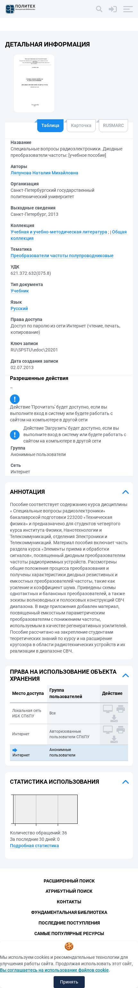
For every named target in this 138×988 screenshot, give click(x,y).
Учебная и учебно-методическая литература (59, 231)
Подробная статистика (34, 845)
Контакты (69, 901)
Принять (69, 981)
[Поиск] (99, 9)
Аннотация (27, 491)
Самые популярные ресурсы (69, 933)
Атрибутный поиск (69, 891)
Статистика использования (54, 781)
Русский (19, 308)
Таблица (50, 125)
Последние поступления (69, 922)
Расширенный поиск (69, 880)
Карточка (81, 125)
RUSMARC (113, 125)
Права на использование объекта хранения (63, 675)
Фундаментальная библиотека (69, 912)
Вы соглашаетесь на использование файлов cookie (54, 970)
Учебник (20, 290)
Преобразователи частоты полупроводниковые (62, 255)
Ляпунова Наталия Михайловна (44, 172)
